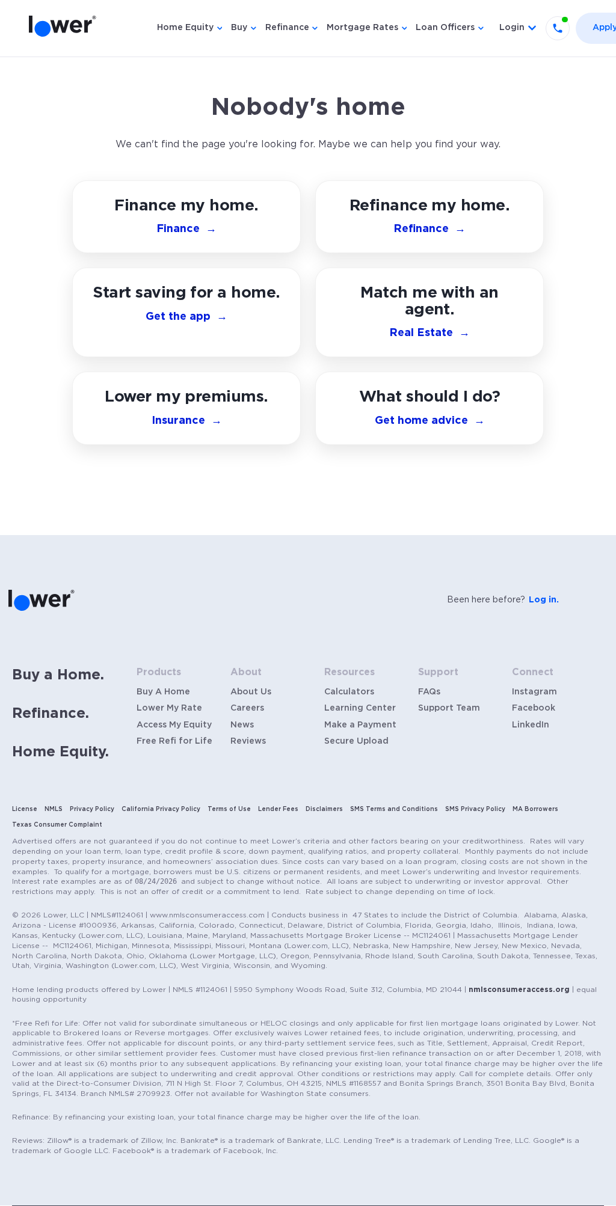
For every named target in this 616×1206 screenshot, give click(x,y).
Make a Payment (360, 725)
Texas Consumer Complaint (57, 825)
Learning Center (360, 708)
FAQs (429, 692)
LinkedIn (530, 725)
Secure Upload (356, 741)
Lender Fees (278, 809)
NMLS (54, 809)
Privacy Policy (92, 809)
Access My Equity (174, 725)
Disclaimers (324, 809)
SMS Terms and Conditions (394, 809)
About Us (250, 692)
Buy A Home (163, 692)
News (242, 725)
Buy (239, 27)
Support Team (449, 708)
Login (512, 27)
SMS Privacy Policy (475, 809)
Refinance (287, 27)
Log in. (544, 600)
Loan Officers (445, 27)
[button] (429, 408)
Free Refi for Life (174, 741)
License (24, 809)
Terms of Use (229, 809)
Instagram (534, 692)
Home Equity (185, 27)
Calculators (349, 692)
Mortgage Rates (362, 27)
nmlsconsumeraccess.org (519, 989)
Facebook (533, 708)
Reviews (248, 741)
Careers (247, 708)
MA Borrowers (535, 809)
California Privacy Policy (161, 809)
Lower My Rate (169, 708)
